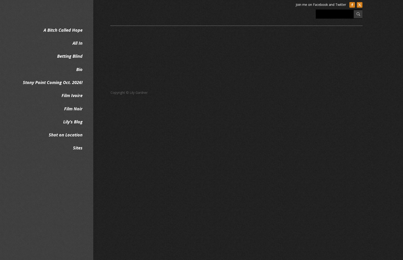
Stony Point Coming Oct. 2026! (53, 82)
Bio (79, 69)
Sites (78, 148)
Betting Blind (70, 56)
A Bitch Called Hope (63, 30)
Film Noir (73, 108)
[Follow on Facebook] (352, 5)
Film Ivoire (72, 95)
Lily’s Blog (73, 122)
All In (78, 43)
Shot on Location (66, 135)
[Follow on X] (359, 5)
